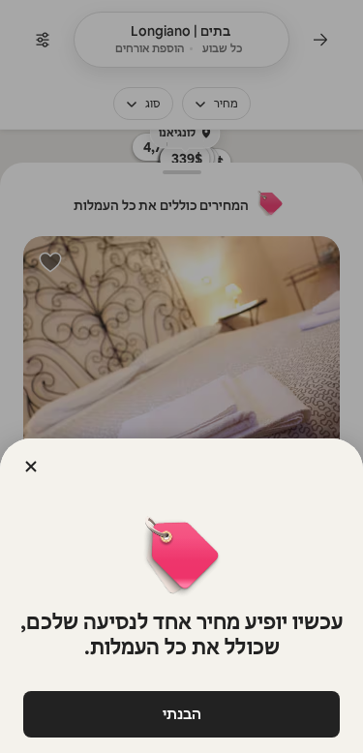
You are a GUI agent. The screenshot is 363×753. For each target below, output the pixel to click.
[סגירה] (31, 466)
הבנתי (182, 714)
